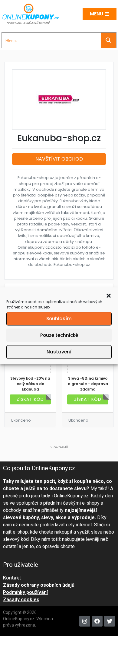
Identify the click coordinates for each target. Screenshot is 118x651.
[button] (109, 295)
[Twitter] (109, 621)
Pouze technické (59, 335)
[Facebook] (97, 621)
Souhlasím (59, 318)
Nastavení (59, 352)
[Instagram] (84, 621)
